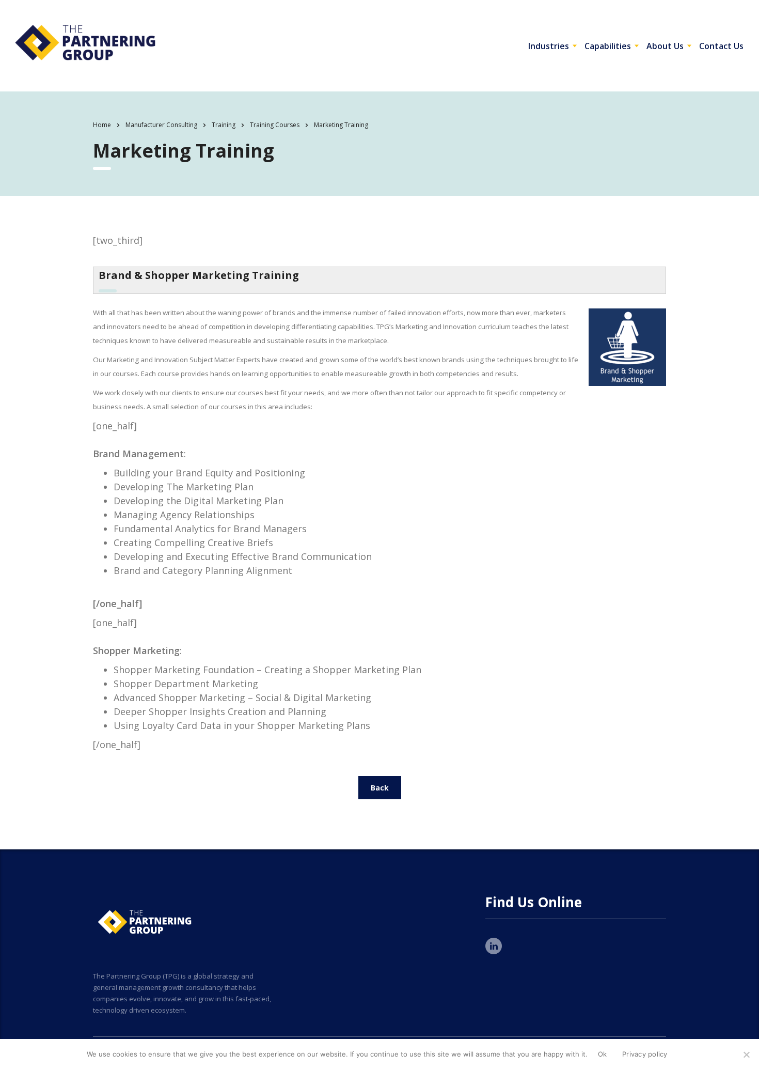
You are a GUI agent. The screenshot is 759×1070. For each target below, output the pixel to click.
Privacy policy (645, 1054)
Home (102, 124)
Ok (602, 1054)
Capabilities (607, 46)
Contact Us (721, 46)
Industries (548, 46)
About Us (665, 46)
